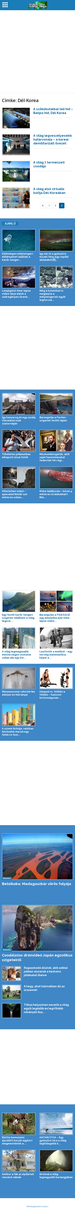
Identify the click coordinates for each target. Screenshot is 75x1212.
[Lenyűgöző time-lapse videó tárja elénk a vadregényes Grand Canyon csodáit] (19, 277)
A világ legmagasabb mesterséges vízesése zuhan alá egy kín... (16, 654)
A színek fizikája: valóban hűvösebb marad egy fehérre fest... (17, 731)
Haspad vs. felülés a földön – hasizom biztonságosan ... (52, 694)
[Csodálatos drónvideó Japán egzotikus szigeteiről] (37, 928)
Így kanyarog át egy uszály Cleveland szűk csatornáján (19, 420)
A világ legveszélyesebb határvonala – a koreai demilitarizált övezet (52, 139)
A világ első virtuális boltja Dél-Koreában (49, 191)
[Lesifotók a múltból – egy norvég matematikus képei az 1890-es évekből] (56, 638)
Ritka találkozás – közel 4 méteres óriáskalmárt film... (55, 494)
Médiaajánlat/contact (37, 1206)
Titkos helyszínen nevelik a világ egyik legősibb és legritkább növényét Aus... (46, 1008)
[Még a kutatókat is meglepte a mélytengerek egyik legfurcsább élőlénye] (56, 277)
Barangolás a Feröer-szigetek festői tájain (53, 419)
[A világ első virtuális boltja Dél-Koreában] (16, 198)
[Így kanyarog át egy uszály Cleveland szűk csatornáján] (19, 404)
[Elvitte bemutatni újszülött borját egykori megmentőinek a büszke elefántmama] (19, 1124)
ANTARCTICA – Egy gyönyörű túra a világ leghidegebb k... (52, 1140)
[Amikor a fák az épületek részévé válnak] (19, 1161)
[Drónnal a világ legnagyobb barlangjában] (56, 1161)
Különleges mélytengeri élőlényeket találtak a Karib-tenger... (17, 256)
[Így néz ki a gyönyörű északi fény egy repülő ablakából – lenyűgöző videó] (56, 240)
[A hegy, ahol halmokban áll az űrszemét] (11, 992)
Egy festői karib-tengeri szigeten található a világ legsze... (18, 617)
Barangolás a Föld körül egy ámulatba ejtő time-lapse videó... (54, 617)
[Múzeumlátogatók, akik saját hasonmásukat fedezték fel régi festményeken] (56, 441)
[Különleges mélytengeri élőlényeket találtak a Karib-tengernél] (19, 240)
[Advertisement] (37, 51)
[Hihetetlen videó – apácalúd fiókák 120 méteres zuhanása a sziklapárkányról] (19, 477)
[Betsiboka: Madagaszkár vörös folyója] (37, 856)
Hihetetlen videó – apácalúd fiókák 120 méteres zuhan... (14, 494)
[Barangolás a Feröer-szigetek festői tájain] (56, 404)
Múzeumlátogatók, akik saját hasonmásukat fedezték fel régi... (54, 457)
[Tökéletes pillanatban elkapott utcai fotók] (19, 441)
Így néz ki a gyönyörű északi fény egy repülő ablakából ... (53, 256)
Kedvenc (7, 878)
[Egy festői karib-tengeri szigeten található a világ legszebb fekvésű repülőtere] (19, 601)
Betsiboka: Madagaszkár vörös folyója (36, 884)
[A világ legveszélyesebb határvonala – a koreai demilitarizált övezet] (16, 145)
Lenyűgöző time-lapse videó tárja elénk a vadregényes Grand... (16, 293)
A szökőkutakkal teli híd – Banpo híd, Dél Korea (53, 111)
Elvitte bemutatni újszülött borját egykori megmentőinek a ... (17, 1140)
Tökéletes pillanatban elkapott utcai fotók (16, 456)
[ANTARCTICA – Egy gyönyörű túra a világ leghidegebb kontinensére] (56, 1124)
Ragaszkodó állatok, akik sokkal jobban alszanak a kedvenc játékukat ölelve (46, 971)
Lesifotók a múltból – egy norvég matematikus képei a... (55, 654)
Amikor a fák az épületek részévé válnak (18, 1176)
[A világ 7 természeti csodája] (16, 171)
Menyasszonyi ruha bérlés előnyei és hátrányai (18, 693)
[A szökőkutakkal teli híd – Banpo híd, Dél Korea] (16, 118)
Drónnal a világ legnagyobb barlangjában (56, 1176)
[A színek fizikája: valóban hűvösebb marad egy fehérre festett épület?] (19, 715)
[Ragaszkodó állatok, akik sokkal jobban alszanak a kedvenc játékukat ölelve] (11, 973)
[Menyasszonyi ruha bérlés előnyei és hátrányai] (19, 678)
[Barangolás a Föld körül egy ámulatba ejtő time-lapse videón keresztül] (56, 601)
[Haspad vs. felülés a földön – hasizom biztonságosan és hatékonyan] (56, 678)
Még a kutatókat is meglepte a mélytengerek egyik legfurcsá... (52, 295)
